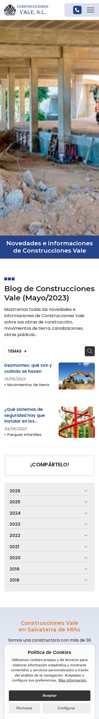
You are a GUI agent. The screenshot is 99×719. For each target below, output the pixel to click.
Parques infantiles (24, 434)
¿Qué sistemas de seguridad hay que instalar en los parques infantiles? (25, 415)
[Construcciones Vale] (26, 10)
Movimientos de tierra (28, 384)
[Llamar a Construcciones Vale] (77, 10)
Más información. (72, 680)
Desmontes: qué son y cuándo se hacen (28, 368)
